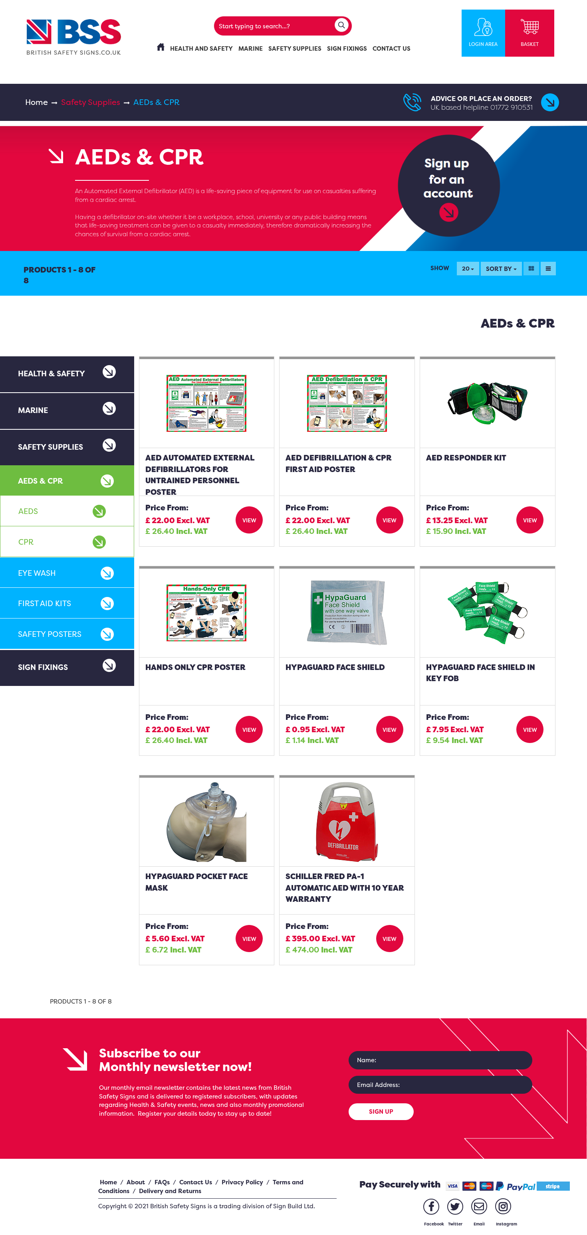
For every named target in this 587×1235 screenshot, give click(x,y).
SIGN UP (381, 1111)
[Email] (479, 1206)
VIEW (249, 520)
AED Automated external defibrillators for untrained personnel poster (199, 475)
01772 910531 (511, 107)
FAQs (162, 1182)
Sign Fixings (43, 667)
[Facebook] (431, 1207)
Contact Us (195, 1182)
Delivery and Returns (170, 1191)
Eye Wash (37, 573)
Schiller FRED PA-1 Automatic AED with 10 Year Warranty (345, 887)
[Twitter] (455, 1207)
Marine (33, 410)
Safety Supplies (90, 102)
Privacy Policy (242, 1182)
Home (36, 102)
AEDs (28, 511)
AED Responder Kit (466, 458)
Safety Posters (49, 634)
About (136, 1182)
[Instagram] (503, 1206)
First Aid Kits (44, 603)
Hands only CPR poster (195, 667)
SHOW (439, 268)
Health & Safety (51, 373)
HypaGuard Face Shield (335, 667)
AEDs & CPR (40, 481)
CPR (26, 542)
